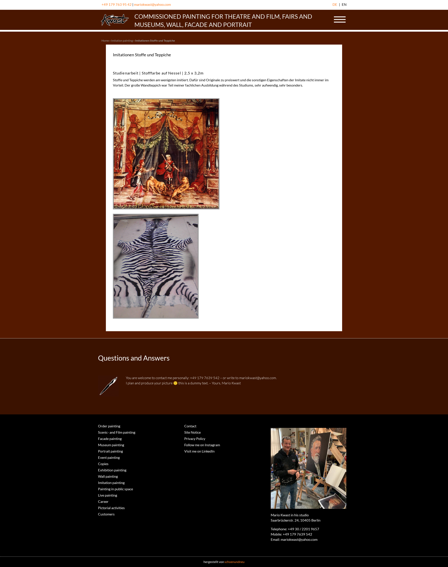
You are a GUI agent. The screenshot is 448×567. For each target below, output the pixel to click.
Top (440, 559)
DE (334, 4)
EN (344, 4)
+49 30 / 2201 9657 (303, 529)
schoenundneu (234, 562)
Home (105, 40)
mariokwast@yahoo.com (152, 4)
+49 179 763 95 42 (117, 4)
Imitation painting (122, 40)
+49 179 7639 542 (297, 534)
